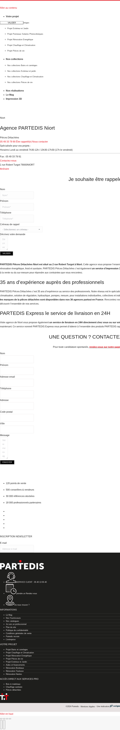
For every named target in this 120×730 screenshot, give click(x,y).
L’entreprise (11, 639)
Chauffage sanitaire (14, 687)
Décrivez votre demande (12, 234)
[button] (24, 11)
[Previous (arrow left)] (1, 724)
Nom (2, 189)
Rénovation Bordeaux (15, 668)
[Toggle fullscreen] (7, 718)
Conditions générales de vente (18, 633)
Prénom (4, 201)
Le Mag (9, 615)
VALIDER (6, 253)
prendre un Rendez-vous (26, 593)
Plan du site (11, 627)
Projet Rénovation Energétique (19, 656)
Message (5, 435)
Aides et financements (15, 665)
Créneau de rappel (9, 224)
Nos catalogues (12, 621)
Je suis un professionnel (16, 624)
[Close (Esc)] (1, 718)
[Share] (4, 718)
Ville (2, 423)
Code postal (6, 412)
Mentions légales (88, 706)
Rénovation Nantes (14, 674)
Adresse (4, 400)
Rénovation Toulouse (15, 671)
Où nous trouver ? (21, 605)
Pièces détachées (13, 690)
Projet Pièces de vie (14, 659)
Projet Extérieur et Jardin (16, 662)
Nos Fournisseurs (13, 618)
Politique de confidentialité (17, 630)
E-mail (3, 543)
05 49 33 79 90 (8, 141)
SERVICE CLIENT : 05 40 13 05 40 (32, 582)
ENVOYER (7, 462)
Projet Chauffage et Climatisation (20, 653)
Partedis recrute (12, 636)
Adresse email (7, 377)
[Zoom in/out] (10, 718)
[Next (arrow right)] (4, 724)
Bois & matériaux (13, 684)
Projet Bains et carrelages (17, 649)
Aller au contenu (8, 8)
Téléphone (5, 212)
